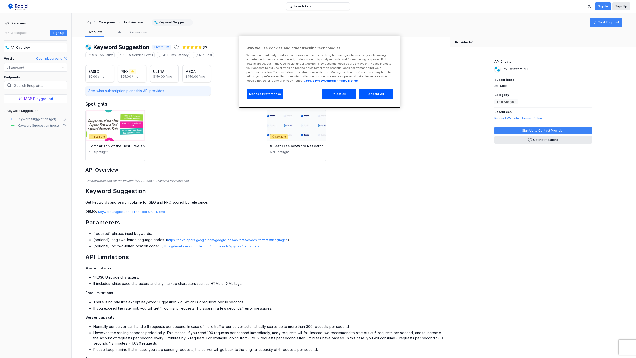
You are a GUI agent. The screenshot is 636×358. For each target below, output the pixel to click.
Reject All (339, 94)
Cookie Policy (314, 80)
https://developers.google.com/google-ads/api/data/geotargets (211, 246)
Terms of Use (531, 118)
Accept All (376, 94)
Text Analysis (133, 22)
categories (107, 22)
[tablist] (117, 32)
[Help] (590, 6)
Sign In (603, 6)
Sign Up (621, 6)
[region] (319, 72)
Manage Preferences (265, 94)
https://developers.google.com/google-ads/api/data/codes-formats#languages (227, 240)
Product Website (506, 118)
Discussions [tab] (138, 32)
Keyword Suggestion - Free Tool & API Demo (131, 212)
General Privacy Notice (341, 80)
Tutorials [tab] (115, 32)
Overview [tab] (94, 32)
